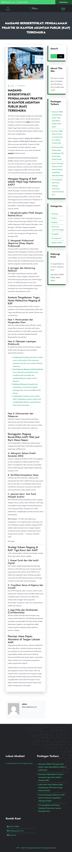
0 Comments (21, 86)
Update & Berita (57, 243)
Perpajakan (55, 234)
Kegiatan (54, 222)
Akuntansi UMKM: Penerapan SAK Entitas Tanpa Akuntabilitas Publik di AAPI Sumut (52, 767)
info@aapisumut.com (9, 2)
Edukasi (54, 218)
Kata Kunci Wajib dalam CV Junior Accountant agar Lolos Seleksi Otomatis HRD (57, 137)
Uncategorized (56, 238)
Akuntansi (55, 214)
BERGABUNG (64, 2)
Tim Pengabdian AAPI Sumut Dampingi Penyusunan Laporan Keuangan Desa (49, 808)
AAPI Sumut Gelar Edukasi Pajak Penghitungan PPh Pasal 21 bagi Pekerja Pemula (58, 153)
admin (12, 86)
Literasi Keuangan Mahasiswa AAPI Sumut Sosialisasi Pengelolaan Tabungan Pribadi (57, 169)
